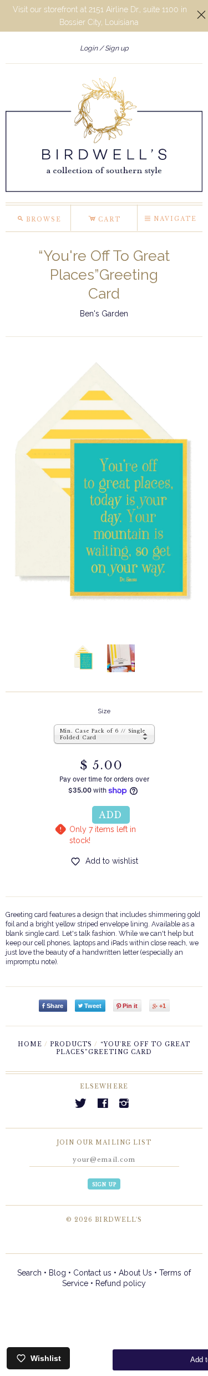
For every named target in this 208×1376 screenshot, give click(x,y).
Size (104, 711)
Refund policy (120, 1283)
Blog (57, 1272)
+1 (162, 1005)
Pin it (130, 1005)
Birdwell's (118, 1219)
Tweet (93, 1005)
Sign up (117, 48)
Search (29, 1272)
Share (55, 1005)
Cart (104, 217)
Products (71, 1044)
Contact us (92, 1272)
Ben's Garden (104, 313)
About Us (135, 1272)
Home (30, 1044)
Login (89, 48)
